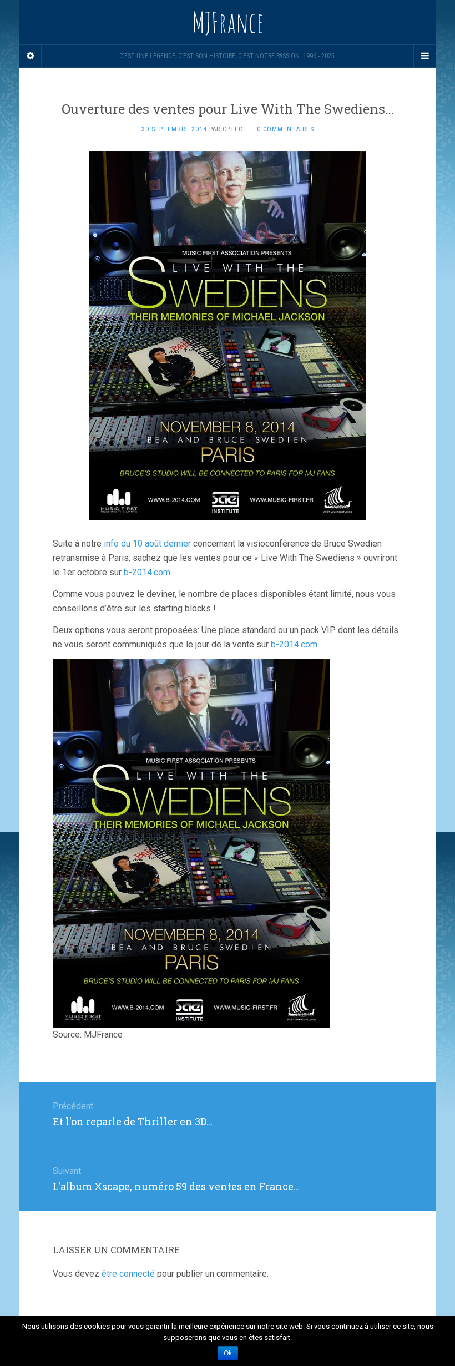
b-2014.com (147, 572)
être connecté (128, 1273)
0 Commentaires (285, 129)
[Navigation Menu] (424, 56)
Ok (228, 1353)
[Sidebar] (30, 56)
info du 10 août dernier (147, 543)
